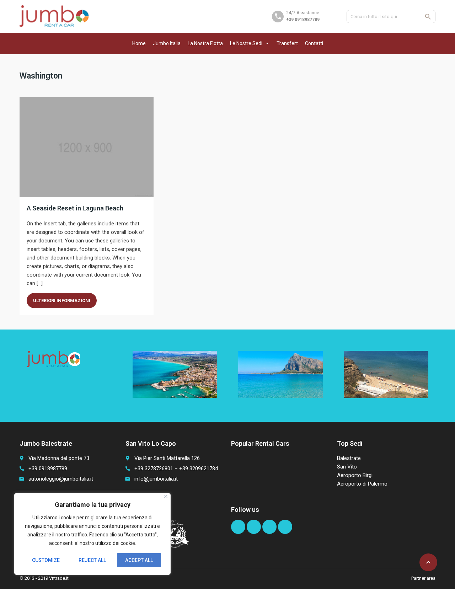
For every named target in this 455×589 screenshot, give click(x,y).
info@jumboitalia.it (156, 479)
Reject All (92, 560)
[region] (92, 534)
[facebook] (238, 527)
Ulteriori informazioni (61, 300)
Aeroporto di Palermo (362, 484)
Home (139, 43)
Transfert (287, 43)
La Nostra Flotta (205, 43)
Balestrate (349, 458)
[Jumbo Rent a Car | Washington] (54, 16)
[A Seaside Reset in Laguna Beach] (87, 147)
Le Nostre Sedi (246, 43)
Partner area (423, 578)
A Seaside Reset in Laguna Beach (75, 208)
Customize (46, 560)
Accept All (139, 560)
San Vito (347, 467)
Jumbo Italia (167, 43)
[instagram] (269, 527)
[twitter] (254, 527)
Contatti (314, 43)
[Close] (165, 496)
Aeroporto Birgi (355, 475)
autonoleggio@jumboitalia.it (60, 479)
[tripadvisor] (285, 527)
